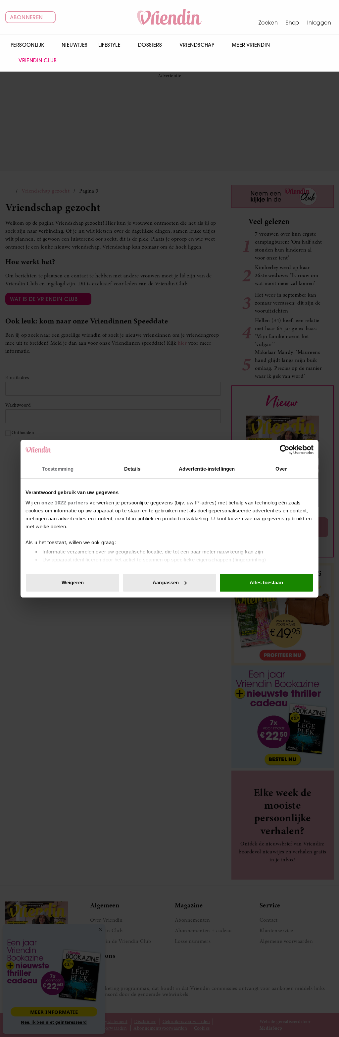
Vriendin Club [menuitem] (38, 60)
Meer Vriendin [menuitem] (251, 45)
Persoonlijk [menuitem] (27, 45)
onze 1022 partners (64, 502)
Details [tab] (132, 469)
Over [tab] (281, 469)
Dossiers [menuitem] (150, 45)
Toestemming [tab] (57, 469)
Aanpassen (166, 582)
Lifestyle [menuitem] (109, 45)
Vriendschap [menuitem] (196, 45)
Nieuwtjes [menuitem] (75, 45)
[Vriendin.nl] (170, 17)
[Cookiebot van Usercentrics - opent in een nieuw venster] (285, 450)
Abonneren (26, 17)
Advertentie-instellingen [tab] (207, 469)
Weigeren (73, 582)
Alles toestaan (266, 582)
